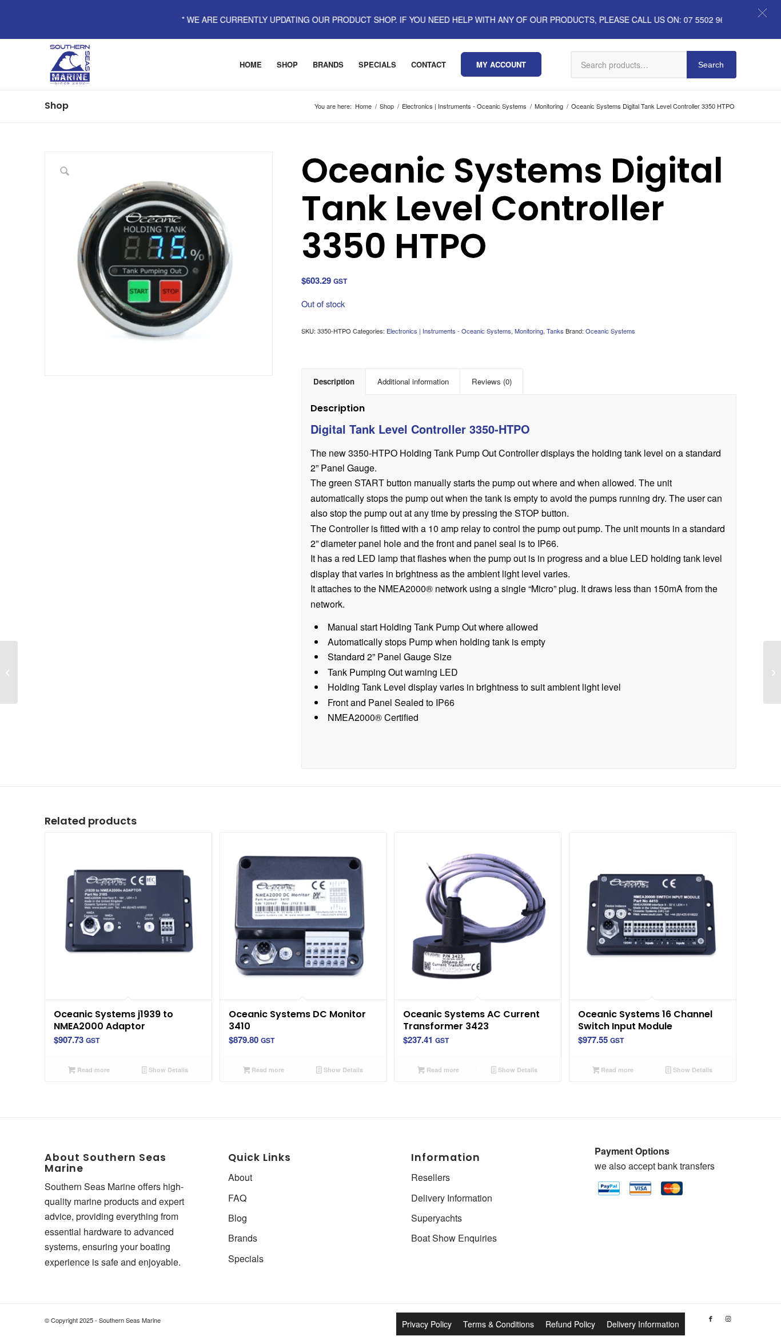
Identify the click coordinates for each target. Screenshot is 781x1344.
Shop (57, 105)
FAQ (237, 1197)
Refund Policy (570, 1324)
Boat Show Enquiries (454, 1237)
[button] (762, 13)
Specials (246, 1258)
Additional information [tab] (413, 381)
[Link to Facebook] (710, 1318)
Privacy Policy (427, 1324)
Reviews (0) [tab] (492, 381)
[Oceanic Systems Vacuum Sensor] (9, 672)
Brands (242, 1237)
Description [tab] (333, 381)
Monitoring (529, 330)
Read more (92, 1069)
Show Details (167, 1069)
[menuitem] (250, 64)
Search (711, 64)
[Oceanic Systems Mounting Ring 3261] (772, 672)
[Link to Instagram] (727, 1318)
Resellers (430, 1177)
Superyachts (436, 1217)
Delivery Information (451, 1197)
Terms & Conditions (498, 1324)
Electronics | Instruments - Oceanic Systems (448, 330)
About (240, 1177)
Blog (237, 1217)
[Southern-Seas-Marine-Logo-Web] (70, 64)
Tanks (555, 330)
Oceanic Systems (610, 330)
